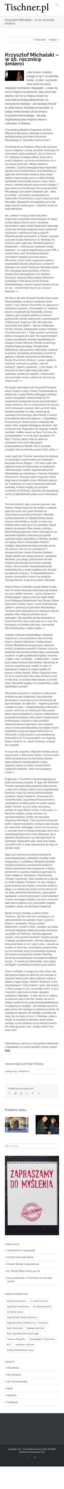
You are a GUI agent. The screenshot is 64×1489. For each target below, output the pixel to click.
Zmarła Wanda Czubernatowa (23, 1264)
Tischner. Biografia (16, 1339)
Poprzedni (40, 39)
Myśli (9, 1388)
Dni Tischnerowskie (17, 1381)
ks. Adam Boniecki (42, 1306)
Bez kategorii (14, 1374)
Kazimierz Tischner (25, 1344)
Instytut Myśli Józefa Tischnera (22, 1317)
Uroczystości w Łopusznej (21, 1250)
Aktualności (24, 1071)
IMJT (9, 1344)
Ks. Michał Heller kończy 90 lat (23, 1271)
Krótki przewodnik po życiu (20, 1350)
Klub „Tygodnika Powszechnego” (23, 1333)
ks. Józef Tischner (39, 1301)
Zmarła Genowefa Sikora (20, 1257)
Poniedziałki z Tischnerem (42, 1339)
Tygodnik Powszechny (18, 1306)
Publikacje (12, 1402)
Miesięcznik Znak (35, 1328)
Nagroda (11, 1395)
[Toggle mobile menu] (57, 5)
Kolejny (53, 39)
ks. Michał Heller (15, 1312)
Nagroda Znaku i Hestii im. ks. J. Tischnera (27, 1323)
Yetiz (43, 1452)
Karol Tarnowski (15, 1328)
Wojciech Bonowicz (16, 1301)
